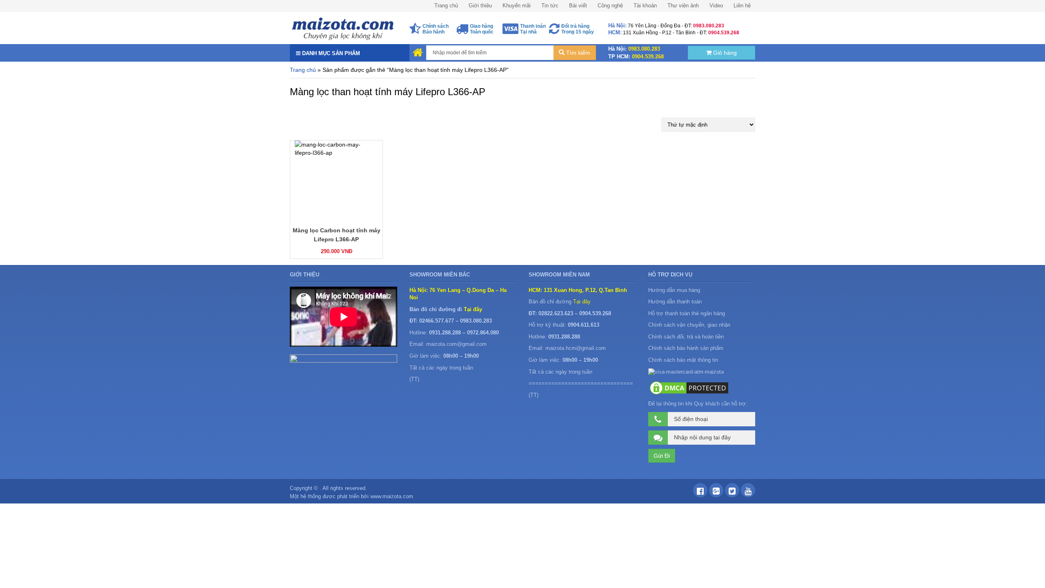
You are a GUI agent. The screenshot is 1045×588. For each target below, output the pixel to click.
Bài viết (578, 5)
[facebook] (700, 492)
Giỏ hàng (724, 52)
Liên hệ (742, 5)
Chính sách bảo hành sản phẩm (686, 348)
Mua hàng (314, 250)
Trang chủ (446, 5)
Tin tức (549, 5)
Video (716, 5)
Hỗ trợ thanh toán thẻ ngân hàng (686, 313)
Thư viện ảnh (683, 5)
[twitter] (732, 492)
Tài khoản (645, 5)
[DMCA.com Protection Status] (689, 388)
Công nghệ (610, 5)
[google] (716, 492)
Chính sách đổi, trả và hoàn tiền (686, 337)
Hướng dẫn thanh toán (675, 301)
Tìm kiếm (577, 52)
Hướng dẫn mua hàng (674, 290)
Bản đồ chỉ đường (560, 301)
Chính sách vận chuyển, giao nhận (689, 325)
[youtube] (748, 492)
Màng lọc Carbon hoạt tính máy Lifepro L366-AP (336, 235)
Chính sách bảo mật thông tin (683, 360)
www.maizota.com (391, 496)
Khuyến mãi (516, 5)
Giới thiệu (480, 5)
